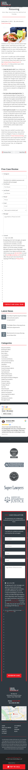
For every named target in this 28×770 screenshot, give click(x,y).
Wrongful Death (5, 400)
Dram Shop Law (5, 366)
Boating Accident (6, 349)
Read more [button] (5, 434)
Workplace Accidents (6, 398)
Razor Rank (17, 763)
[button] (25, 3)
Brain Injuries (4, 351)
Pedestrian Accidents (7, 379)
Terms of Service (11, 611)
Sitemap (4, 733)
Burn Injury (4, 353)
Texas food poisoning (17, 136)
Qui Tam (3, 387)
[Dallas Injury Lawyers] (6, 4)
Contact (4, 731)
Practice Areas (6, 728)
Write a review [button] (7, 414)
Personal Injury (5, 381)
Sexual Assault (5, 389)
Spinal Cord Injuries (6, 392)
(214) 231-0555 (16, 701)
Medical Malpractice (6, 374)
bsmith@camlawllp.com (12, 255)
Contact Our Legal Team (14, 304)
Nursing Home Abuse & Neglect (9, 377)
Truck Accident (5, 396)
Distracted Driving (6, 362)
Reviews (16, 729)
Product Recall (5, 385)
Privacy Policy (19, 259)
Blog (7, 12)
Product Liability (5, 383)
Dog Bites (4, 364)
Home (3, 12)
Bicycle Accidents (5, 348)
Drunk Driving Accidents (7, 368)
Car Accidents (5, 355)
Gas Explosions (5, 372)
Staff (16, 728)
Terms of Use (10, 757)
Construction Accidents (7, 361)
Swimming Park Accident (8, 394)
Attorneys (17, 726)
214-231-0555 (18, 253)
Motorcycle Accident (6, 376)
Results (4, 729)
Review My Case (14, 675)
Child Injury (4, 357)
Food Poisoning (6, 23)
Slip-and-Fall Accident (7, 390)
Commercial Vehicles (7, 359)
